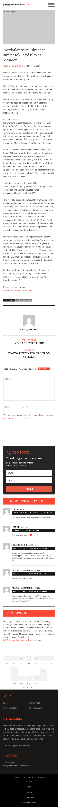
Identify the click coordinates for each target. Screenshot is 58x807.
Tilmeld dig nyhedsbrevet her (16, 745)
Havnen (29, 792)
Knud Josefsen (12, 66)
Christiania (29, 781)
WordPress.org (35, 708)
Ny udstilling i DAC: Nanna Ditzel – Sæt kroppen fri (34, 513)
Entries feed (34, 703)
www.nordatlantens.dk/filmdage (18, 290)
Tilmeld (29, 488)
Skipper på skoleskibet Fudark (26, 530)
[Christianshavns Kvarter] (16, 5)
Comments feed (10, 708)
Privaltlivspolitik (29, 802)
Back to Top (28, 687)
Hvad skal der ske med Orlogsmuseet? (30, 548)
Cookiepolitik (29, 797)
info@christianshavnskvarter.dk (16, 640)
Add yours (43, 369)
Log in (6, 703)
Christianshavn (24, 300)
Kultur (29, 787)
